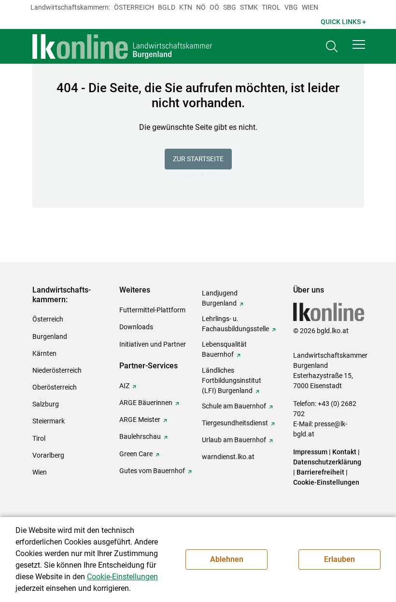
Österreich (134, 7)
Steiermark (48, 421)
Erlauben (339, 559)
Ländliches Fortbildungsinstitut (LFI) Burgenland (231, 380)
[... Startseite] (122, 46)
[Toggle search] (332, 47)
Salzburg (45, 404)
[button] (359, 44)
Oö (214, 7)
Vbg (291, 7)
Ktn (185, 7)
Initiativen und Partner (152, 344)
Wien (310, 7)
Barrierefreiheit (320, 472)
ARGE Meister (139, 419)
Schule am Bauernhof (234, 406)
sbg (229, 7)
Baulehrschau (140, 436)
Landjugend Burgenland (220, 298)
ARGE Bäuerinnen (145, 402)
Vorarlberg (48, 455)
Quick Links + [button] (343, 22)
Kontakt (344, 452)
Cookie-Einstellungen (326, 482)
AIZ (124, 386)
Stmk (249, 7)
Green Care (136, 454)
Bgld (166, 7)
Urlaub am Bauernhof (234, 440)
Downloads (136, 327)
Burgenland (49, 336)
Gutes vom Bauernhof (152, 471)
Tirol (271, 7)
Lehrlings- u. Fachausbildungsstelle (235, 324)
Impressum (310, 452)
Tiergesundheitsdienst (235, 423)
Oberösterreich (54, 387)
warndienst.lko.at (228, 457)
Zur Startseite (198, 159)
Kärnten (44, 353)
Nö (201, 7)
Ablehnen (226, 559)
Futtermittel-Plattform (152, 310)
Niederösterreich (57, 370)
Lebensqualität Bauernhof (224, 349)
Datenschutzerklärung (327, 462)
